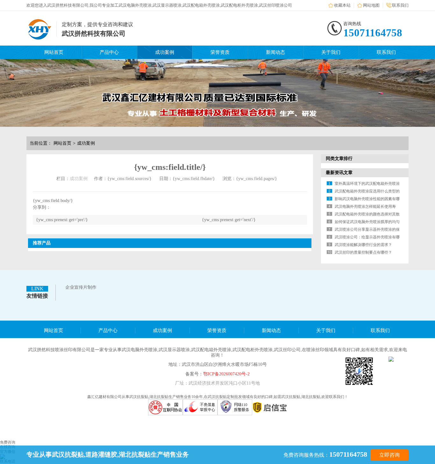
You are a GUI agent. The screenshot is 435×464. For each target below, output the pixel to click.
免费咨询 (7, 442)
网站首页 (53, 52)
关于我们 (330, 52)
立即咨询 (389, 455)
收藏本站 (342, 5)
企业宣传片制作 (80, 287)
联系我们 (400, 5)
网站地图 (371, 5)
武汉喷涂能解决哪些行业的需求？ (363, 245)
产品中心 (109, 52)
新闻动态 (275, 52)
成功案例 (164, 52)
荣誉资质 (220, 52)
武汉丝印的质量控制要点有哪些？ (363, 252)
